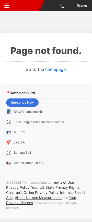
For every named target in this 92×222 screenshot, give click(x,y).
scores (82, 5)
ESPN (27, 5)
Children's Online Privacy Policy (32, 192)
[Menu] (7, 5)
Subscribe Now (22, 102)
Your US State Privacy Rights (55, 187)
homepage (55, 69)
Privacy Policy (18, 187)
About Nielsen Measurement (38, 197)
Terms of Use (63, 182)
